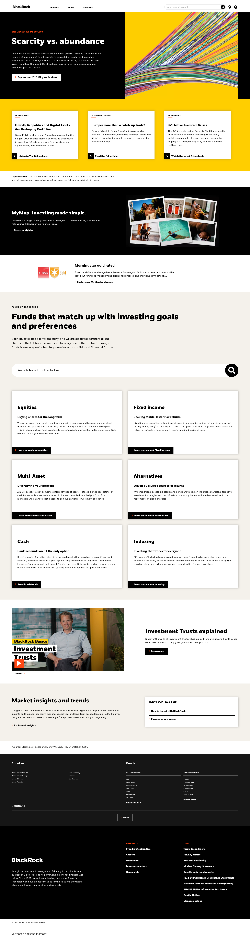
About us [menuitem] (54, 8)
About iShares (17, 779)
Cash (128, 791)
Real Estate (188, 794)
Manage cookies (192, 901)
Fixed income (131, 785)
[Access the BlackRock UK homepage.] (28, 862)
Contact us (73, 779)
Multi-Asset (130, 782)
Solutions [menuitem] (88, 8)
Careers (72, 776)
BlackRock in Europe (20, 776)
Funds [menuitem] (71, 8)
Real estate (130, 794)
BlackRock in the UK (20, 773)
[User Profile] (235, 7)
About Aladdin (17, 782)
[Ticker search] (223, 7)
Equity (128, 779)
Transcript (19, 674)
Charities (130, 798)
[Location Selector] (229, 7)
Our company (74, 773)
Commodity (130, 788)
